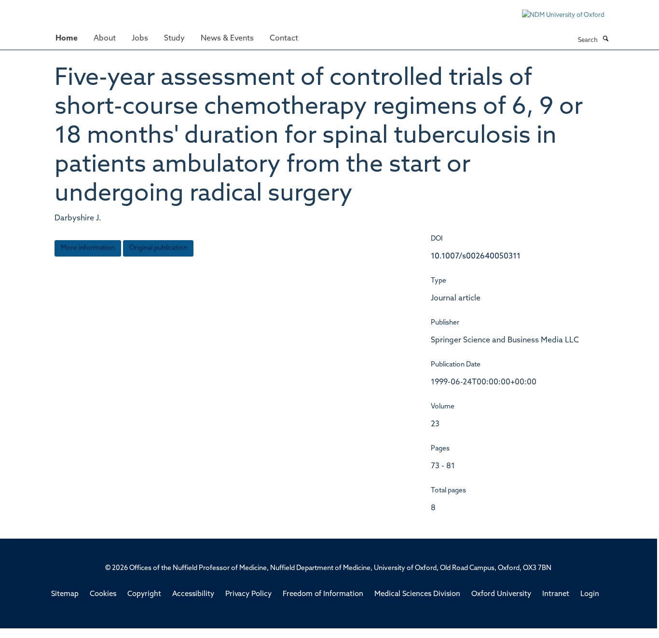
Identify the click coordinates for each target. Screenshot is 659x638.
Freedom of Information (323, 594)
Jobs (140, 38)
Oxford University (501, 594)
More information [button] (88, 248)
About (105, 38)
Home (66, 38)
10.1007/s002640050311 (476, 256)
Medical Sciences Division (417, 594)
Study (174, 38)
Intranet (555, 594)
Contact (284, 38)
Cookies (103, 594)
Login (589, 594)
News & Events (227, 38)
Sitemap (65, 594)
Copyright (144, 594)
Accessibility (193, 594)
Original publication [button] (158, 248)
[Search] (605, 39)
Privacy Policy (248, 594)
